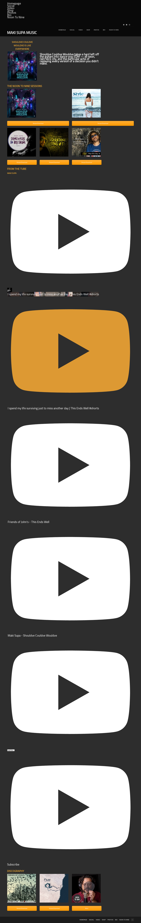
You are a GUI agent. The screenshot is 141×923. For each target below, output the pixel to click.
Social (72, 30)
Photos (11, 12)
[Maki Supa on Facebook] (126, 24)
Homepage (62, 30)
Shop (88, 30)
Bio (104, 30)
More (86, 908)
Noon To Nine (15, 17)
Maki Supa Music (22, 32)
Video (80, 30)
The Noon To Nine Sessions (24, 86)
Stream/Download (38, 123)
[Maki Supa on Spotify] (123, 24)
